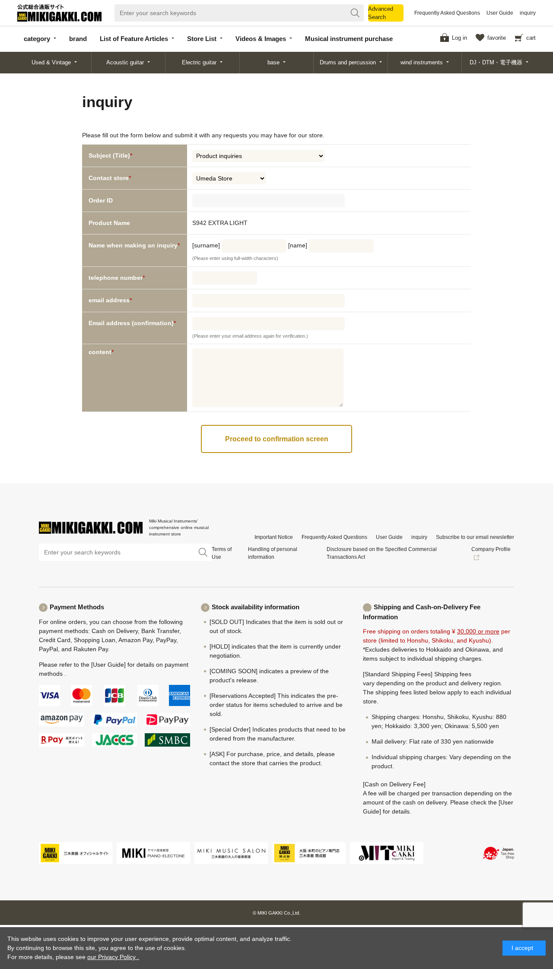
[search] (355, 13)
